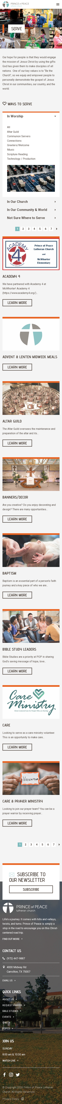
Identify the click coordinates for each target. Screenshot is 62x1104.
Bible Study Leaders (19, 649)
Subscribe (31, 889)
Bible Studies (10, 1011)
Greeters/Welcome (18, 145)
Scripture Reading (17, 154)
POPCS (6, 1028)
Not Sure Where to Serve (26, 218)
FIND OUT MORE (11, 939)
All (8, 127)
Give (4, 1022)
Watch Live (8, 1060)
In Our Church (17, 202)
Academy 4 (11, 276)
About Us (8, 999)
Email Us (7, 980)
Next (57, 229)
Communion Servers (18, 136)
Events (6, 1017)
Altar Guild (13, 131)
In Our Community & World (27, 210)
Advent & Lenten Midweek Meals (29, 356)
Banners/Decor (15, 497)
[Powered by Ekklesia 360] (22, 1098)
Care (6, 725)
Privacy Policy (10, 1099)
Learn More (17, 302)
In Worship (15, 116)
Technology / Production (21, 158)
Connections (14, 140)
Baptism (9, 573)
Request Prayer (12, 1005)
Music (10, 149)
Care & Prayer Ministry (22, 801)
